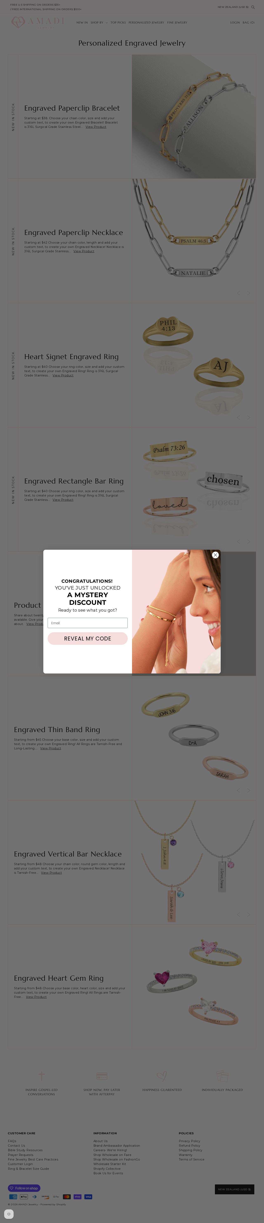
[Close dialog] (215, 555)
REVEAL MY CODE (87, 638)
